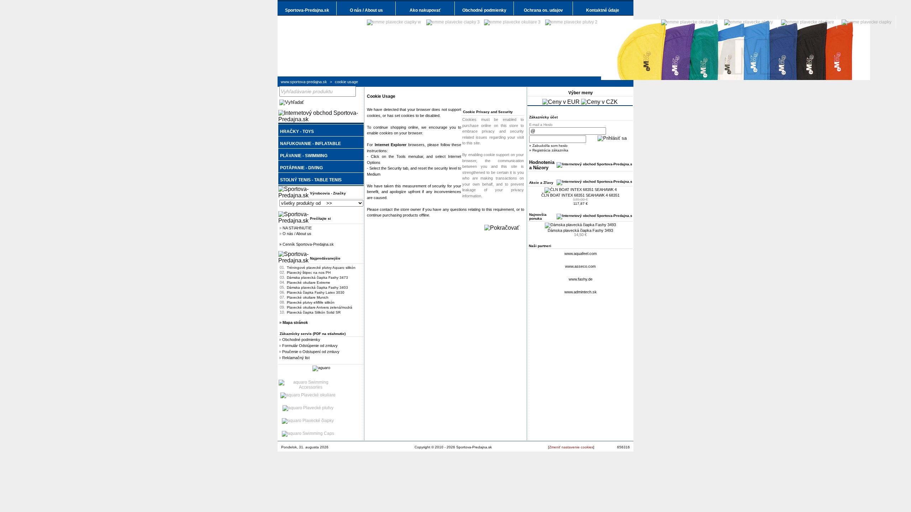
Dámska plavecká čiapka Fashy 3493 (580, 230)
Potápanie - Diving (301, 167)
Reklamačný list (296, 358)
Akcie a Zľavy (541, 183)
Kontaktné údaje (602, 10)
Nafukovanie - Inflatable (310, 143)
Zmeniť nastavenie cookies (571, 447)
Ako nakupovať (425, 10)
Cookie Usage (346, 82)
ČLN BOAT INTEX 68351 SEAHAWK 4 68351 (580, 195)
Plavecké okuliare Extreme (308, 282)
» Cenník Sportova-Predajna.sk (306, 244)
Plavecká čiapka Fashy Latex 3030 (315, 292)
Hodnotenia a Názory (541, 165)
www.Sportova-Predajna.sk (304, 82)
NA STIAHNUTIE (297, 228)
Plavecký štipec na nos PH (309, 272)
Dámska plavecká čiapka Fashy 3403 (317, 287)
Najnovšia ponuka (538, 216)
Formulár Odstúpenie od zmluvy (310, 345)
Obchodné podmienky (484, 10)
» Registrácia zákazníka (548, 150)
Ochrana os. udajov (543, 10)
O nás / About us (366, 10)
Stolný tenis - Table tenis (311, 179)
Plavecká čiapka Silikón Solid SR (314, 312)
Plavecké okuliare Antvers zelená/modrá (319, 307)
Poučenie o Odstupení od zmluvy (310, 352)
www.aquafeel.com (580, 253)
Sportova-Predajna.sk (307, 10)
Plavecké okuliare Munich (307, 297)
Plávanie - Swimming (303, 155)
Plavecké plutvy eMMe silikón (311, 302)
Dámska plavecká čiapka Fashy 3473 (317, 277)
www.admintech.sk (580, 292)
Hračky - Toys (297, 131)
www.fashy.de (581, 279)
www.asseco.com (580, 266)
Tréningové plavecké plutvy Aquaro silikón (321, 268)
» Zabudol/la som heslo (548, 146)
